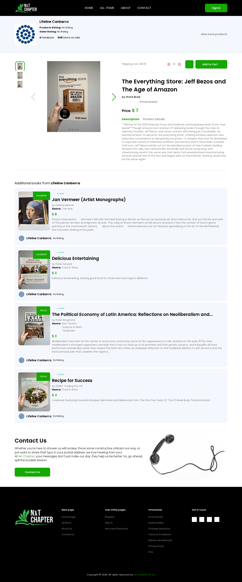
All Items (66, 522)
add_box (179, 64)
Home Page (68, 517)
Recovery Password (116, 528)
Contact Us (32, 472)
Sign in (216, 8)
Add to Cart (210, 64)
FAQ (150, 552)
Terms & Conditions (159, 534)
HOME (89, 8)
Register (110, 517)
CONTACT (144, 8)
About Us (67, 528)
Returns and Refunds (160, 540)
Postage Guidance (159, 528)
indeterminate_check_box (169, 64)
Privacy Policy (156, 546)
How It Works (155, 517)
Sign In (108, 522)
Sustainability (156, 522)
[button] (69, 129)
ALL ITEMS (107, 8)
